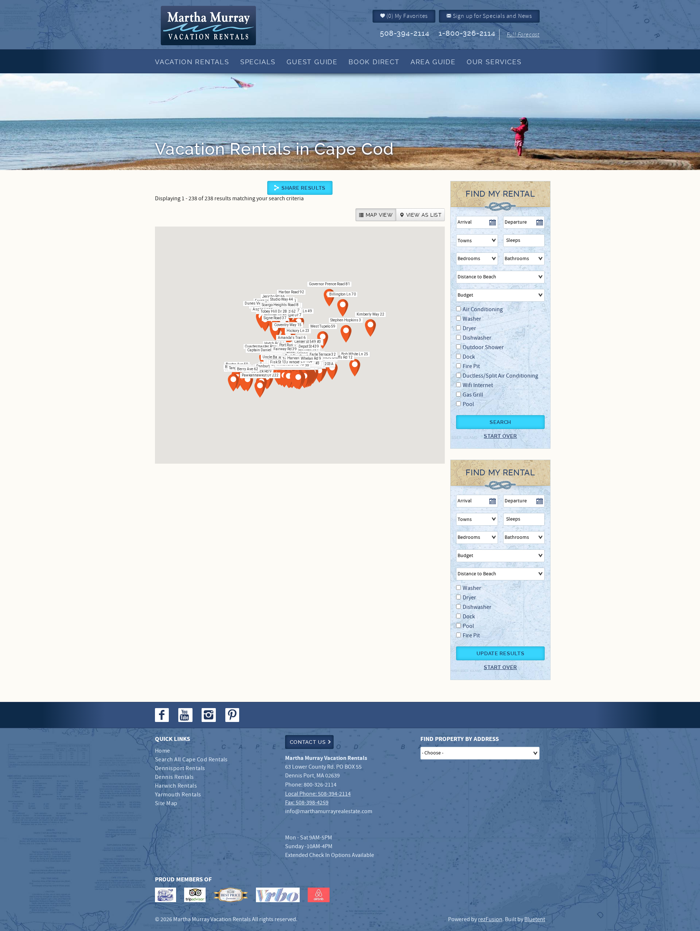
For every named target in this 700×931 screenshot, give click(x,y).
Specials (258, 62)
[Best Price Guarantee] (231, 895)
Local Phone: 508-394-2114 (318, 794)
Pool (468, 404)
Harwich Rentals (176, 786)
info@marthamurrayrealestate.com (328, 811)
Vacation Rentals (192, 62)
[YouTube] (186, 715)
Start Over (500, 436)
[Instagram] (209, 715)
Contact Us (308, 742)
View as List (424, 215)
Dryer (469, 328)
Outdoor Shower (483, 347)
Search (500, 422)
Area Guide (433, 62)
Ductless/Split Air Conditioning (500, 376)
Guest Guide (312, 62)
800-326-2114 (320, 785)
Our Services (494, 62)
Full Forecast (523, 34)
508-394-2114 (404, 33)
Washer (472, 319)
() (406, 16)
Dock (469, 357)
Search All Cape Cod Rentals (191, 760)
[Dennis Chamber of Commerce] (165, 895)
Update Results (501, 653)
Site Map (166, 803)
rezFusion (490, 919)
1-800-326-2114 (467, 33)
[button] (322, 340)
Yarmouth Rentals (178, 795)
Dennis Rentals (174, 777)
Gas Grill (473, 395)
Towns (465, 240)
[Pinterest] (233, 715)
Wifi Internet (478, 385)
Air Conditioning (483, 309)
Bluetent (534, 919)
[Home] (220, 25)
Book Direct (374, 62)
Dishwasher (477, 338)
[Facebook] (162, 715)
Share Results (303, 188)
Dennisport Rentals (180, 768)
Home (162, 751)
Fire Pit (471, 366)
